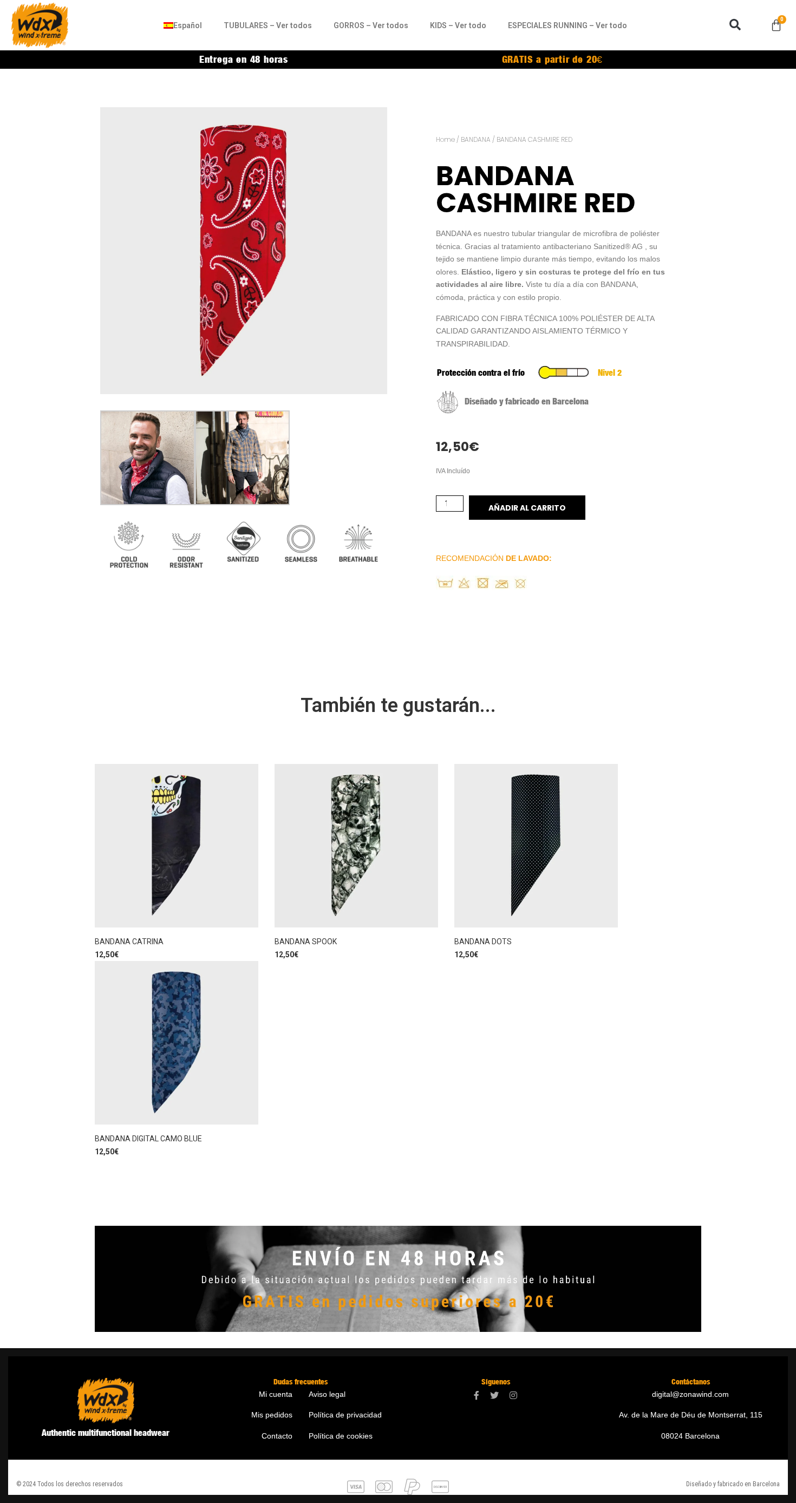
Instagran (513, 1395)
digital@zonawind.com (690, 1394)
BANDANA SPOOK (306, 941)
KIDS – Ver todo (458, 25)
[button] (735, 25)
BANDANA (476, 139)
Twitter (494, 1395)
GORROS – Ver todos (371, 25)
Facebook (476, 1395)
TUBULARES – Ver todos (268, 25)
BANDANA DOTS (483, 941)
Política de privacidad (345, 1414)
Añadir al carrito (527, 507)
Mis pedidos (271, 1414)
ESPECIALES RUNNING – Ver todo (567, 25)
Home (445, 139)
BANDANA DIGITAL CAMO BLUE (148, 1138)
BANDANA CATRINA (129, 941)
